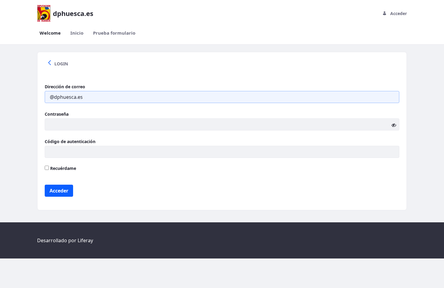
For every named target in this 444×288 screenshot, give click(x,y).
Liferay (85, 240)
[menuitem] (50, 33)
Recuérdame (62, 168)
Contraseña (57, 114)
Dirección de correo (65, 86)
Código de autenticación (70, 141)
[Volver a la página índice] (49, 63)
